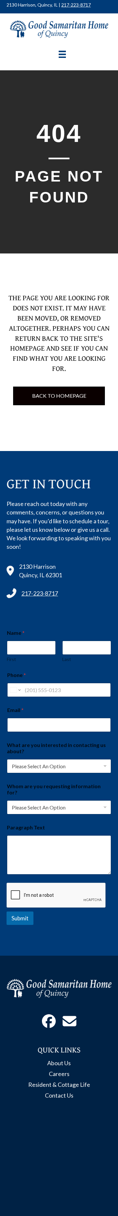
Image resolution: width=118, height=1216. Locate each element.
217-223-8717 (76, 5)
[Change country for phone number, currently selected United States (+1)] (15, 690)
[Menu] (62, 54)
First (11, 659)
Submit (20, 918)
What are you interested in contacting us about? (56, 748)
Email (15, 710)
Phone (16, 675)
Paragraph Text (26, 827)
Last (66, 659)
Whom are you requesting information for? (54, 789)
